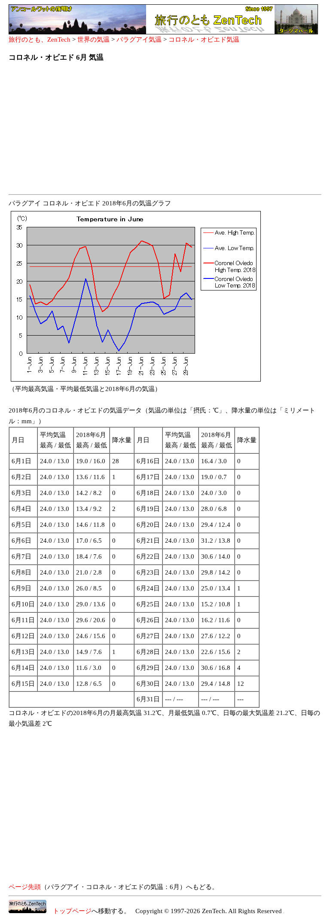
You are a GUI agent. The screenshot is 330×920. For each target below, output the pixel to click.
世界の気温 (93, 39)
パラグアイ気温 (139, 39)
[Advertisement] (165, 130)
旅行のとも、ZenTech (39, 39)
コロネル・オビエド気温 (203, 39)
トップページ (69, 911)
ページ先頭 (25, 886)
